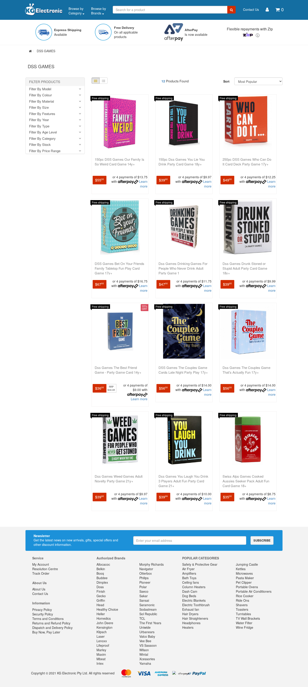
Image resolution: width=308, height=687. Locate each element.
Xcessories (147, 659)
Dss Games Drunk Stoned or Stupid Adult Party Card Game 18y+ (245, 268)
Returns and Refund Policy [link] (51, 623)
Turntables (243, 614)
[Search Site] (231, 10)
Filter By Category (42, 138)
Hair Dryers (190, 614)
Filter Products (44, 82)
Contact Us (251, 9)
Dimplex (102, 582)
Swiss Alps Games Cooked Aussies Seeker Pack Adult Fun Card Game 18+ (246, 481)
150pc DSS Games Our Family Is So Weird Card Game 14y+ (119, 161)
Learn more (143, 183)
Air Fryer (188, 569)
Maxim (101, 654)
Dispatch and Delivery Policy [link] (52, 627)
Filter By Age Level (43, 132)
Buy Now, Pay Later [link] (46, 632)
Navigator (146, 569)
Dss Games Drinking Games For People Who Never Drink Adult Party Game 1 (183, 268)
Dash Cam (189, 591)
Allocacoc (103, 564)
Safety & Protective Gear (199, 564)
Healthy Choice (107, 609)
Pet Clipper (244, 582)
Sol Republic (148, 614)
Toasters (242, 609)
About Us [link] (38, 589)
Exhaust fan (190, 609)
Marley (101, 650)
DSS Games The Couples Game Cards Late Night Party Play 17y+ (183, 370)
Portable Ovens (247, 587)
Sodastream (148, 609)
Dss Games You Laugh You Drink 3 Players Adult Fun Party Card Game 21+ (183, 481)
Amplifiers (189, 573)
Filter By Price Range (44, 151)
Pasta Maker (245, 578)
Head (100, 605)
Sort (226, 81)
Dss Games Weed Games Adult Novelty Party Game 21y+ (119, 478)
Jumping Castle (247, 564)
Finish (101, 591)
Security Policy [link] (42, 614)
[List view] (103, 80)
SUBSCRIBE (262, 540)
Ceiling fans (190, 582)
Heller (101, 614)
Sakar (143, 596)
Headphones (191, 623)
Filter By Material (41, 101)
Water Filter (244, 623)
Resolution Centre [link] (45, 569)
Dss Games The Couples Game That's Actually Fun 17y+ (246, 370)
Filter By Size (39, 107)
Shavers (242, 605)
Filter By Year (39, 120)
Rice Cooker (244, 596)
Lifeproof (103, 645)
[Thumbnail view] (96, 80)
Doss (100, 587)
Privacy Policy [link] (42, 609)
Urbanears (146, 632)
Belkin (101, 569)
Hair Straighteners (195, 618)
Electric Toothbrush (196, 605)
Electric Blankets (194, 600)
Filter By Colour (40, 95)
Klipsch (102, 632)
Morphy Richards (151, 564)
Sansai (144, 600)
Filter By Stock (40, 145)
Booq (100, 573)
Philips (144, 578)
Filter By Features (42, 114)
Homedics (104, 618)
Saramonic (147, 605)
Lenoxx (102, 641)
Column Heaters (193, 587)
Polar (143, 587)
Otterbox (145, 573)
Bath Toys (189, 578)
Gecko (101, 596)
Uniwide (145, 627)
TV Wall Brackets (248, 618)
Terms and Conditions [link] (48, 618)
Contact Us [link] (40, 593)
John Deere (105, 623)
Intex (100, 663)
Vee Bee (145, 641)
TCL (142, 618)
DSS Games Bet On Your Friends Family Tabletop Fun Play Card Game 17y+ (119, 268)
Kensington (105, 627)
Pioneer (144, 582)
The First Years (150, 623)
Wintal (143, 654)
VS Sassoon (148, 645)
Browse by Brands (98, 10)
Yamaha (145, 663)
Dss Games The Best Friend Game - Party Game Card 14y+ (118, 370)
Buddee (102, 578)
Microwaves (244, 573)
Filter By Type (39, 126)
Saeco (143, 591)
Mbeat (101, 659)
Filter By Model (40, 89)
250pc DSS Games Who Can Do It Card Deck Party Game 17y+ (247, 161)
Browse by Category (76, 10)
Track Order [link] (40, 573)
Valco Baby (147, 636)
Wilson (144, 650)
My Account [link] (40, 564)
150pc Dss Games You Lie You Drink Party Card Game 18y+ (182, 161)
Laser (101, 636)
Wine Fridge (244, 627)
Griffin (101, 600)
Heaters (187, 627)
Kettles (241, 569)
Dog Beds (189, 596)
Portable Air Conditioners (253, 591)
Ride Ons (242, 600)
